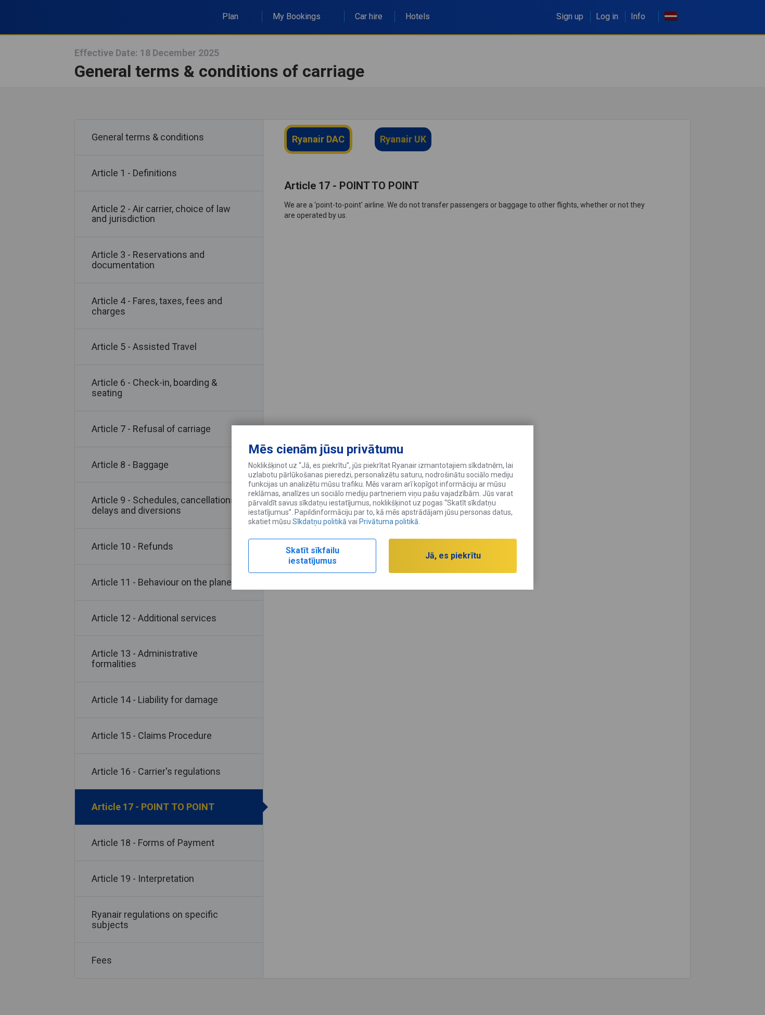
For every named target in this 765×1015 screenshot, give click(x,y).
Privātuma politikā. (389, 521)
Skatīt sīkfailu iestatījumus (312, 555)
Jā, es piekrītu (453, 556)
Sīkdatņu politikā (319, 521)
